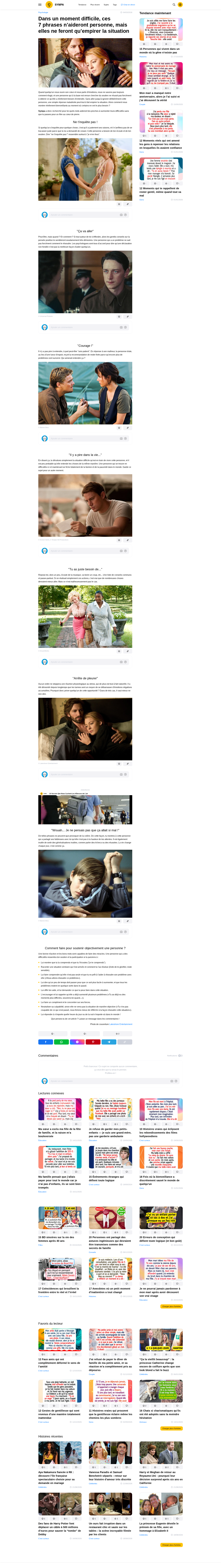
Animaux (143, 1422)
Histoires (143, 57)
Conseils (92, 1252)
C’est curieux (144, 1140)
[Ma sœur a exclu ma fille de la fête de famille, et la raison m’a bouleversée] (60, 1110)
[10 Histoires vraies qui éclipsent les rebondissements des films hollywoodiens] (161, 1110)
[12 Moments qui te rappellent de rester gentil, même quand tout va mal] (161, 169)
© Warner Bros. (43, 427)
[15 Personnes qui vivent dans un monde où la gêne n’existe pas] (161, 30)
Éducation (42, 1140)
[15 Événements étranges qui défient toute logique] (110, 1158)
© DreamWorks (43, 651)
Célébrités (143, 1374)
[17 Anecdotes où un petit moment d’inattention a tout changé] (110, 1270)
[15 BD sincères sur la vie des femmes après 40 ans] (60, 1218)
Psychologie (43, 12)
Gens (141, 152)
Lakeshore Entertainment (120, 1024)
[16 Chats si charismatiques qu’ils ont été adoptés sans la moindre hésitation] (161, 1392)
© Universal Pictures (45, 316)
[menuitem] (82, 4)
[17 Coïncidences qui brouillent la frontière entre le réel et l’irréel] (60, 1270)
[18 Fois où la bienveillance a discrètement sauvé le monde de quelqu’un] (161, 1158)
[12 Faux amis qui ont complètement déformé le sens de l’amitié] (60, 1340)
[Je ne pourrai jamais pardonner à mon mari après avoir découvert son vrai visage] (161, 1270)
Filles (40, 1245)
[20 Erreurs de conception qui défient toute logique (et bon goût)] (161, 1218)
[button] (53, 1033)
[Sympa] (55, 4)
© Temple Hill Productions (59, 540)
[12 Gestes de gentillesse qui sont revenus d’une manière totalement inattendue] (60, 1392)
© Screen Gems (43, 540)
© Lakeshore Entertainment (48, 763)
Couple (142, 104)
